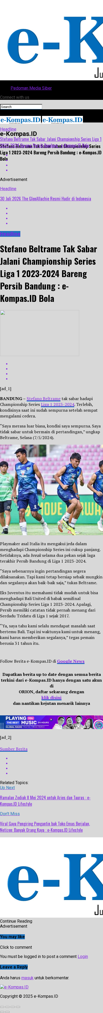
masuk (27, 977)
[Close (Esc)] (2, 1007)
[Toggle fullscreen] (13, 1007)
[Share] (7, 1007)
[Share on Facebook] (57, 208)
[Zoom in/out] (18, 1007)
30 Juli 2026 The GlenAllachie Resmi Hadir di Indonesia (45, 198)
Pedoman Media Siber (31, 88)
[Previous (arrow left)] (2, 1012)
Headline (8, 129)
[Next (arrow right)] (7, 1012)
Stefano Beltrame (43, 398)
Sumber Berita (13, 749)
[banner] (51, 727)
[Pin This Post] (57, 165)
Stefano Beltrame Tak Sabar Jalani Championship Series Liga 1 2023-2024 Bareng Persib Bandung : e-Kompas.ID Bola (50, 142)
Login (83, 956)
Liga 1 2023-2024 (57, 404)
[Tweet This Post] (57, 160)
